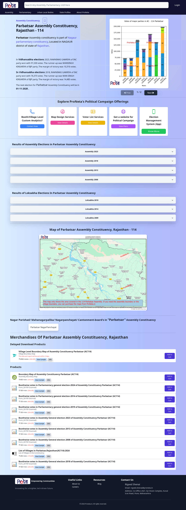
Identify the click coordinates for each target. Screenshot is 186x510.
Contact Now (32, 126)
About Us (76, 484)
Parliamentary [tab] (25, 12)
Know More (153, 131)
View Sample (41, 359)
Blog (99, 484)
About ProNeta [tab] (83, 12)
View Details (63, 122)
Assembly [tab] (9, 12)
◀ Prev (127, 92)
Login (177, 5)
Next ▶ (150, 92)
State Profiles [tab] (65, 12)
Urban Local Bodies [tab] (45, 12)
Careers (75, 487)
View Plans (123, 126)
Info (50, 359)
